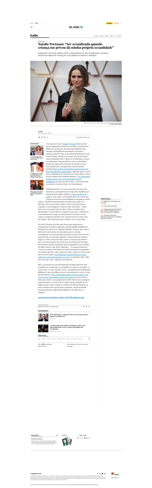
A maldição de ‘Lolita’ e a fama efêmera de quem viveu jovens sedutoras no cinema (36, 175)
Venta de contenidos (39, 484)
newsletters (35, 435)
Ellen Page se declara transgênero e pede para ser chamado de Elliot (36, 193)
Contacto (32, 484)
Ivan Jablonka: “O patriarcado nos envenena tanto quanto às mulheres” (69, 315)
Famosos (80, 338)
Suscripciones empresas (82, 484)
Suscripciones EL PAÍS (71, 484)
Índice (90, 484)
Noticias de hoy (95, 484)
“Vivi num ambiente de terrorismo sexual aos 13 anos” (36, 158)
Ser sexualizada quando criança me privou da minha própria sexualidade (68, 179)
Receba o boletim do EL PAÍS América (49, 306)
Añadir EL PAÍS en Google (84, 137)
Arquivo (64, 435)
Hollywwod (41, 41)
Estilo (34, 35)
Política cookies (51, 484)
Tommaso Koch (53, 331)
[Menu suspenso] (31, 27)
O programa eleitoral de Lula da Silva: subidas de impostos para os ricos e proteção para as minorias (111, 210)
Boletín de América (37, 439)
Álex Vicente (52, 318)
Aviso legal (45, 484)
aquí (71, 346)
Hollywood (53, 338)
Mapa (65, 484)
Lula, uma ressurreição (110, 206)
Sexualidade (74, 338)
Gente (48, 338)
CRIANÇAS (119, 36)
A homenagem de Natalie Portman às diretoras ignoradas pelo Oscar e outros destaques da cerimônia (67, 327)
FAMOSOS (102, 36)
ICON (115, 36)
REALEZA (106, 36)
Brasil (39, 338)
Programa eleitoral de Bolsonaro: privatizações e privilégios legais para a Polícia (111, 217)
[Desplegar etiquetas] (89, 339)
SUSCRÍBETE (109, 23)
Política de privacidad (59, 484)
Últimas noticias (105, 198)
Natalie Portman (69, 144)
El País (40, 131)
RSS (88, 484)
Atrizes (68, 338)
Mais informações (42, 346)
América (44, 338)
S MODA (111, 36)
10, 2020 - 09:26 (46, 133)
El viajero (96, 36)
